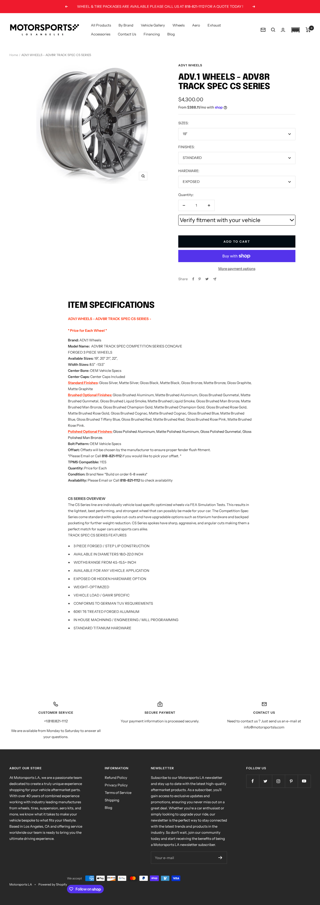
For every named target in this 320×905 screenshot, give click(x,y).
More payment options (236, 268)
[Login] (283, 30)
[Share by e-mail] (214, 279)
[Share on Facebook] (193, 279)
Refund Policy (116, 777)
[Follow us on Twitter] (265, 781)
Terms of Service (118, 792)
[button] (295, 30)
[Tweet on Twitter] (207, 279)
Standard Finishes (82, 383)
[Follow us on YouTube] (304, 781)
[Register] (220, 857)
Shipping (112, 800)
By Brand (126, 25)
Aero (196, 25)
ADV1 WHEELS (190, 65)
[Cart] (308, 29)
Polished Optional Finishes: (90, 431)
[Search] (273, 30)
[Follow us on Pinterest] (291, 781)
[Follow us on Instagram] (278, 781)
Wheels (178, 25)
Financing (152, 34)
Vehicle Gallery (153, 25)
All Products (101, 25)
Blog (171, 34)
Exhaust (214, 25)
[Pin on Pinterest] (199, 279)
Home (13, 55)
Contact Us (127, 34)
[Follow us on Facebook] (252, 781)
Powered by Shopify (52, 884)
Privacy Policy (116, 785)
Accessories (100, 34)
